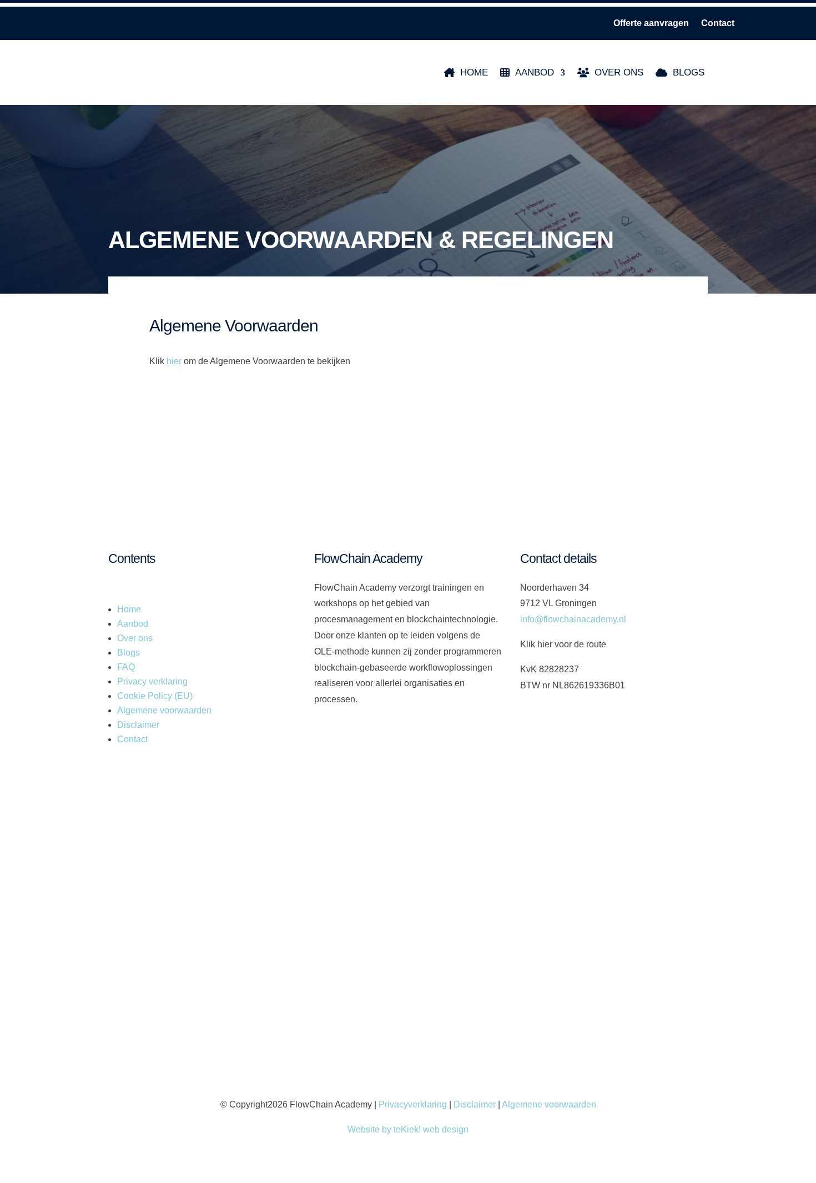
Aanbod (534, 72)
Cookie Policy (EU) (155, 696)
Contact (717, 23)
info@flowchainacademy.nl (573, 619)
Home (474, 72)
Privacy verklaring (152, 681)
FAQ (126, 667)
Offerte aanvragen (651, 23)
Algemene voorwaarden (164, 710)
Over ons (619, 72)
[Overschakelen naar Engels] (744, 72)
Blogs (688, 72)
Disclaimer (138, 724)
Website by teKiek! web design (408, 1129)
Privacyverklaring (413, 1104)
